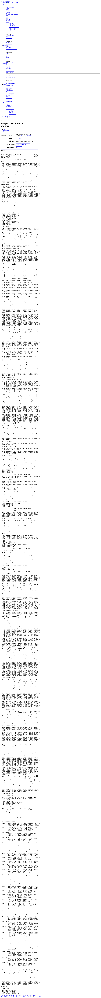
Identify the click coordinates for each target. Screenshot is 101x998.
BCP (9, 62)
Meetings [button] (5, 63)
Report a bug (9, 101)
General (7, 8)
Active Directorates (13, 25)
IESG (7, 15)
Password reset (9, 105)
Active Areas (11, 24)
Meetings (11, 94)
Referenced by (22, 149)
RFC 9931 (29, 135)
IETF (2, 995)
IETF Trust (18, 995)
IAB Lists (11, 112)
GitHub (41, 996)
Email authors (4, 149)
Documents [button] (5, 45)
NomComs (8, 89)
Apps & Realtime (10, 7)
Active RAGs (12, 29)
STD (7, 62)
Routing (8, 12)
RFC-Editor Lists (12, 114)
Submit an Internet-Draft (11, 49)
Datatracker (15, 2)
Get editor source (29, 149)
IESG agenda (9, 88)
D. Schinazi (18, 138)
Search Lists (35, 149)
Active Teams (12, 30)
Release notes (9, 96)
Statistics (8, 91)
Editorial (8, 57)
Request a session (10, 71)
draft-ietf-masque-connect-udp (24, 136)
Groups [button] (5, 4)
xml (21, 143)
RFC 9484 (23, 135)
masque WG (34, 136)
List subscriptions (10, 109)
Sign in (7, 104)
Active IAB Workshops (14, 27)
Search (7, 46)
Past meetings (9, 82)
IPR (13, 149)
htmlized (25, 143)
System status (9, 98)
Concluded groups (10, 42)
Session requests (9, 72)
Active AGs (11, 23)
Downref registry (9, 90)
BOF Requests (9, 38)
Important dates (9, 69)
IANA (27, 995)
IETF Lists (11, 110)
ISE (7, 56)
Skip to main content (5, 1)
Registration (8, 68)
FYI (12, 62)
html (18, 143)
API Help (8, 95)
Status (4, 129)
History (5, 131)
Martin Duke (19, 146)
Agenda (7, 64)
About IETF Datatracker (6, 996)
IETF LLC (8, 19)
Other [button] (4, 84)
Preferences (8, 106)
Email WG (9, 149)
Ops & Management (10, 10)
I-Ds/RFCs (11, 93)
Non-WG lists (9, 44)
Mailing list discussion (21, 144)
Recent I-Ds (8, 47)
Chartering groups (10, 35)
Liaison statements (10, 86)
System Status (30, 996)
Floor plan (8, 67)
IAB (7, 17)
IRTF (7, 18)
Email (44, 996)
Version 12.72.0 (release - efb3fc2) (19, 996)
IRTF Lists (11, 111)
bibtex (28, 143)
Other (7, 22)
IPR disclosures (9, 85)
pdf (22, 143)
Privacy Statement (33, 995)
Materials (8, 66)
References (16, 149)
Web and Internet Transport (12, 14)
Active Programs (12, 28)
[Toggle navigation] (1, 120)
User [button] (4, 102)
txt (16, 143)
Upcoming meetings (10, 77)
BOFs (7, 36)
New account (9, 107)
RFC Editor (8, 20)
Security (8, 13)
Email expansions (7, 130)
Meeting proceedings (10, 83)
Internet (7, 9)
